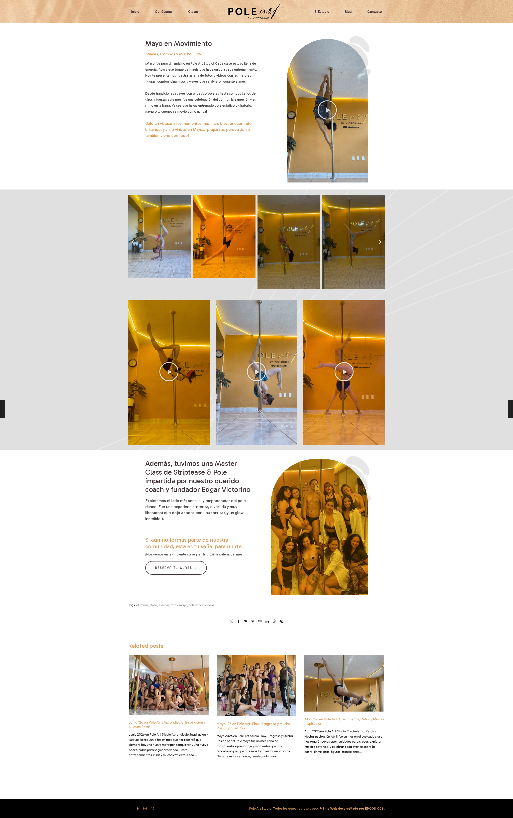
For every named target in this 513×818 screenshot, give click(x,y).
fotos (174, 605)
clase (153, 605)
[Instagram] (145, 808)
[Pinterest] (252, 621)
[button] (327, 111)
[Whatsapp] (152, 808)
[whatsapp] (274, 621)
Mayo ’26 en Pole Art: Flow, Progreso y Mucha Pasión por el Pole (253, 725)
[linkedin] (267, 621)
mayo (183, 605)
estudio (164, 605)
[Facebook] (238, 621)
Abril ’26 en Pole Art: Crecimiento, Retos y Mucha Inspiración (344, 721)
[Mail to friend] (260, 621)
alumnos (142, 605)
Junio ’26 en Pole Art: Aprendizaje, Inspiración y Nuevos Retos (167, 724)
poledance (196, 605)
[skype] (281, 621)
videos (209, 605)
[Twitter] (232, 621)
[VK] (245, 621)
